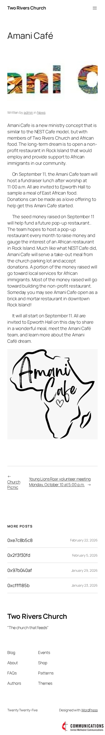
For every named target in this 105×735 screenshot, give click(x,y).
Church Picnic (13, 484)
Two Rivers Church (26, 8)
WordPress (89, 710)
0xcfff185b (18, 585)
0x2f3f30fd (18, 555)
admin (28, 112)
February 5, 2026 (85, 555)
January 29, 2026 (84, 570)
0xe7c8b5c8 (20, 540)
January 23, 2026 (85, 585)
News (41, 112)
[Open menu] (95, 8)
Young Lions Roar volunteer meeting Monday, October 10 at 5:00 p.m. (60, 481)
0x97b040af (19, 570)
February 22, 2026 (84, 540)
